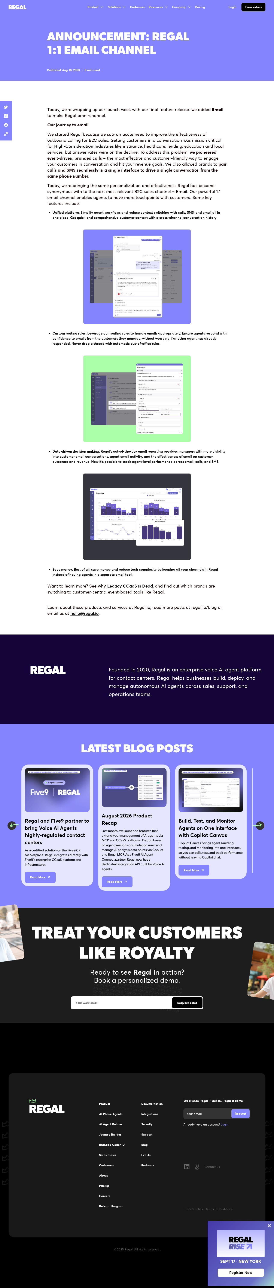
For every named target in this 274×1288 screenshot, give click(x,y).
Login (224, 1124)
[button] (96, 7)
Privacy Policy (193, 1209)
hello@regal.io (84, 613)
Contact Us (212, 1167)
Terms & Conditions (219, 1209)
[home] (20, 7)
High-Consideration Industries (84, 146)
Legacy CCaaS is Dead (130, 586)
